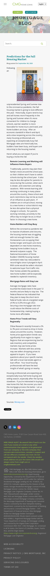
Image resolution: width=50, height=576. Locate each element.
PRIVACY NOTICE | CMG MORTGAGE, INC (25, 553)
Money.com (19, 402)
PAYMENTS (18, 12)
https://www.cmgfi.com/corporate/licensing (20, 533)
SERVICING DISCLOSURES (16, 562)
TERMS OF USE (11, 567)
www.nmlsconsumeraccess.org (15, 474)
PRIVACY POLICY (12, 558)
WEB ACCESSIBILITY (14, 544)
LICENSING (9, 548)
